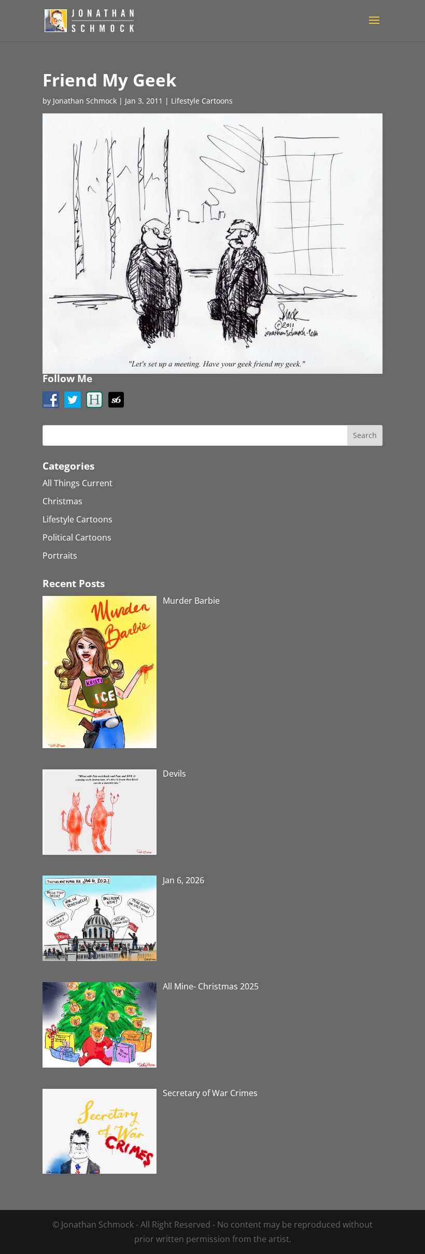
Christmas (62, 501)
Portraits (59, 555)
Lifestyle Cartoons (202, 101)
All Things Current (77, 483)
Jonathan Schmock (85, 101)
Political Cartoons (76, 537)
